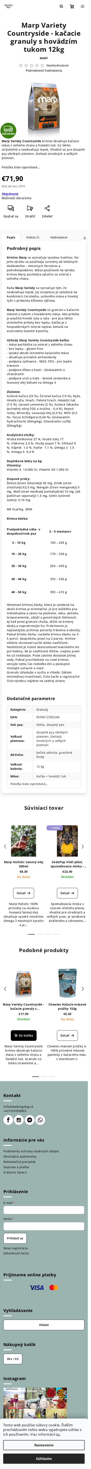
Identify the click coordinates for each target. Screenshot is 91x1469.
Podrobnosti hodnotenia (44, 70)
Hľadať (44, 1325)
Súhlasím (44, 1458)
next (82, 846)
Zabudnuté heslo (16, 1253)
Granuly (42, 709)
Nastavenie (44, 1445)
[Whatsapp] (40, 1120)
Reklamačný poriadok (19, 1162)
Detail (21, 893)
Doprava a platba (16, 1167)
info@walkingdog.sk (18, 1107)
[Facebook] (8, 1120)
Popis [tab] (11, 237)
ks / (13, 1359)
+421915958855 (14, 1111)
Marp (44, 58)
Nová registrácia (15, 1248)
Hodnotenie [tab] (59, 237)
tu (58, 1434)
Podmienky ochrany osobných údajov (31, 1151)
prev (5, 846)
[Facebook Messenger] (29, 1120)
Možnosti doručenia (16, 198)
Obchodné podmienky (19, 1156)
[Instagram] (19, 1120)
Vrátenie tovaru (15, 1172)
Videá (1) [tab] (32, 237)
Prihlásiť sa (15, 1238)
